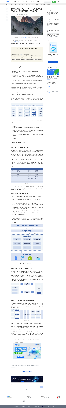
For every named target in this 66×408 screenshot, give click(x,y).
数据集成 (28, 365)
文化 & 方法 (52, 36)
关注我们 (23, 401)
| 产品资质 (53, 406)
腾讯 (18, 365)
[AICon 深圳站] (24, 37)
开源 (13, 365)
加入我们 (23, 400)
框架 (25, 365)
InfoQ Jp (59, 398)
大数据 (16, 365)
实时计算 (37, 365)
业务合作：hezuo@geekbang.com (31, 398)
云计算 (51, 14)
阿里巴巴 (49, 14)
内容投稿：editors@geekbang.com (31, 397)
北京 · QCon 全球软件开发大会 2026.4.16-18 (45, 397)
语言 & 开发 (49, 36)
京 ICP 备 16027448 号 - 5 (38, 406)
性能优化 (22, 365)
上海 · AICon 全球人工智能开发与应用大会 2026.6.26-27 (47, 398)
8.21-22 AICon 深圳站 (36, 341)
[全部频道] (51, 4)
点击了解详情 (17, 41)
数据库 (49, 25)
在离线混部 (32, 365)
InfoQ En (59, 397)
